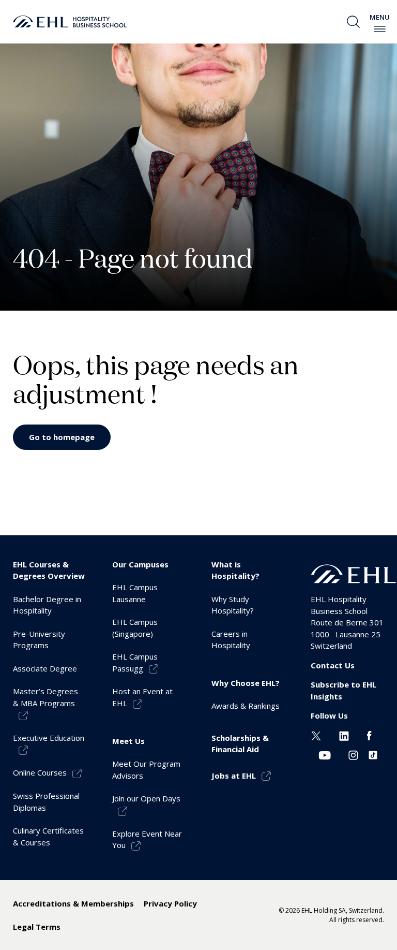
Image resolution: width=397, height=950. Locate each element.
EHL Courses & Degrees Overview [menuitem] (49, 570)
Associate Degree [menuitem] (45, 668)
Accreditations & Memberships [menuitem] (73, 903)
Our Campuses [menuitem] (140, 564)
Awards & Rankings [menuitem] (245, 705)
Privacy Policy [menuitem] (170, 903)
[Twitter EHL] (316, 735)
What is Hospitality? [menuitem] (235, 570)
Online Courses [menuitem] (40, 772)
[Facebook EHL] (369, 735)
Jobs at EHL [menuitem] (233, 775)
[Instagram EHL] (353, 754)
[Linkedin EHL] (344, 735)
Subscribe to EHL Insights (343, 690)
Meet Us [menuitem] (128, 741)
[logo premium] (70, 22)
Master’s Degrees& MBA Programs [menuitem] (45, 697)
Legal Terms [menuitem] (36, 927)
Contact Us (333, 665)
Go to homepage (62, 437)
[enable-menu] (380, 29)
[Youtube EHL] (324, 754)
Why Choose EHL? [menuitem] (245, 683)
